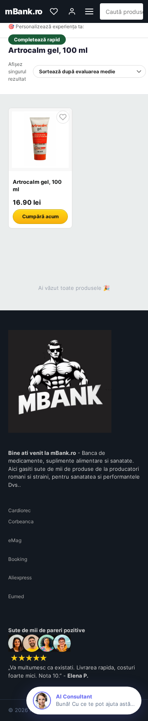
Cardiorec (19, 510)
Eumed (16, 596)
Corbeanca (21, 521)
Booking (17, 559)
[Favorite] (54, 11)
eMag (14, 540)
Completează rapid (37, 39)
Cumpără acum (40, 216)
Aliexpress (20, 577)
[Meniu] (89, 11)
